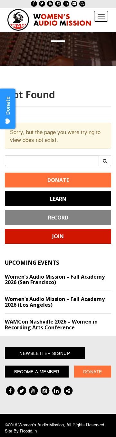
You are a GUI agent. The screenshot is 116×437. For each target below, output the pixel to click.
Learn (58, 198)
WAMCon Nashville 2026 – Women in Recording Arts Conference (51, 324)
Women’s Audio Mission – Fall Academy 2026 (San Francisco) (55, 279)
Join (58, 236)
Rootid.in (28, 431)
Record (58, 217)
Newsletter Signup (44, 353)
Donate (58, 180)
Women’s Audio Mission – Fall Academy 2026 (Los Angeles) (55, 301)
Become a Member (37, 371)
